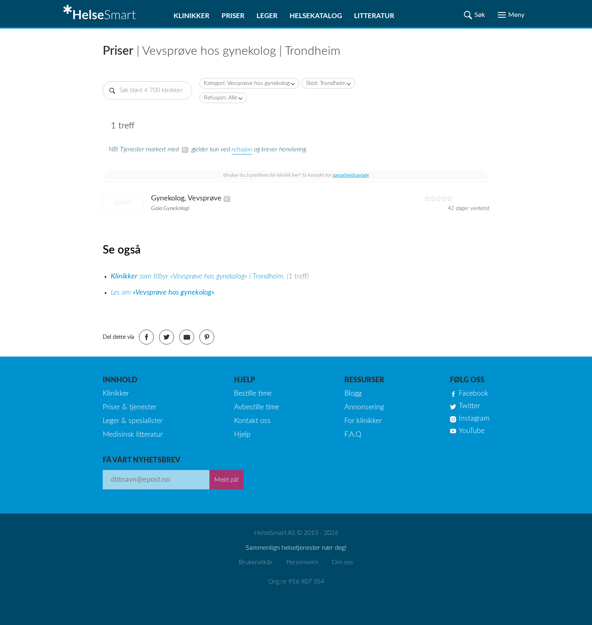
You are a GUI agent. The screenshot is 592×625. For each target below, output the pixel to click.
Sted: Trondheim (326, 83)
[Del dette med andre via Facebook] (146, 337)
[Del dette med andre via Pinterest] (206, 337)
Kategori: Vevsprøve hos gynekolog (247, 83)
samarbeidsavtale (351, 175)
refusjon (242, 149)
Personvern (302, 562)
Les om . (163, 292)
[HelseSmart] (100, 13)
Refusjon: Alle (220, 98)
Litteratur (374, 15)
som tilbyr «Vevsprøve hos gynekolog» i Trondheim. (199, 276)
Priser (232, 15)
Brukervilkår (256, 562)
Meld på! (226, 479)
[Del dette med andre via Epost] (186, 337)
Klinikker (191, 15)
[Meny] (511, 15)
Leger (267, 15)
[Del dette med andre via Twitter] (166, 337)
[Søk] (474, 15)
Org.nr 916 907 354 (296, 581)
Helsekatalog (316, 15)
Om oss (342, 562)
